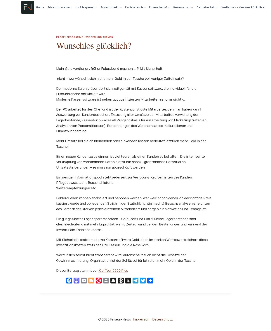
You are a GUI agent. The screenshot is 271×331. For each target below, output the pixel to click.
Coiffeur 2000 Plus (113, 270)
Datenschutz (162, 319)
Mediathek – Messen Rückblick (242, 7)
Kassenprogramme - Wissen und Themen (84, 37)
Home (40, 7)
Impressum (141, 319)
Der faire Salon (207, 7)
